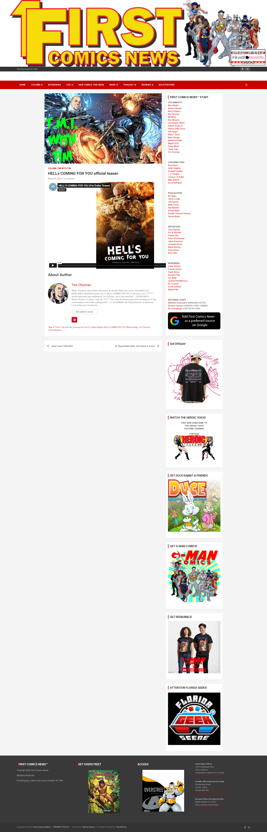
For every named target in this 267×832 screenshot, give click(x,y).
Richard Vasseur (175, 305)
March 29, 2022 (54, 179)
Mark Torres (173, 205)
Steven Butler (174, 216)
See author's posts (84, 312)
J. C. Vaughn (173, 174)
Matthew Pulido (175, 140)
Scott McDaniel (175, 183)
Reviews (146, 85)
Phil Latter (172, 253)
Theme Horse (88, 827)
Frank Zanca (173, 272)
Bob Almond (173, 120)
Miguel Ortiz (173, 143)
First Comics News (42, 827)
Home (22, 85)
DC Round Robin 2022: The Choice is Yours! (135, 346)
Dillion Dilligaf (97, 327)
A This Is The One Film (62, 327)
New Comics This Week (91, 85)
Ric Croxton (173, 283)
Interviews (54, 85)
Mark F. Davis (174, 134)
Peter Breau (173, 250)
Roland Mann (174, 210)
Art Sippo (172, 196)
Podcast (128, 85)
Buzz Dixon (173, 165)
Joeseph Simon (175, 244)
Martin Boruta (174, 247)
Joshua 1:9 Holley (176, 177)
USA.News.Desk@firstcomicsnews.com (210, 776)
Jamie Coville (174, 199)
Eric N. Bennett (174, 232)
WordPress (121, 827)
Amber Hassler (175, 108)
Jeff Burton (173, 202)
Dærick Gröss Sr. (175, 126)
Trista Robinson (55, 330)
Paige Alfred (173, 146)
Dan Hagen (173, 131)
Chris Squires (174, 229)
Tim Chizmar (69, 179)
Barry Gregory (174, 111)
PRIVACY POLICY (61, 827)
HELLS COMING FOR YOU (114, 327)
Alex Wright (173, 105)
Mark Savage (132, 327)
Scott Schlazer (174, 286)
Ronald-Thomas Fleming (179, 213)
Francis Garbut (174, 269)
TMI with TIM (64, 168)
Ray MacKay (173, 207)
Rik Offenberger (175, 308)
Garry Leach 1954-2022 (62, 346)
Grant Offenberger (176, 238)
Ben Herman (173, 114)
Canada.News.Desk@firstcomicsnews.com (212, 793)
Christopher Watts (176, 123)
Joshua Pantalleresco (178, 281)
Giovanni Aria (174, 275)
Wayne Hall (173, 289)
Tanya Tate (173, 149)
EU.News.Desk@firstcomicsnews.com (210, 808)
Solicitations (167, 85)
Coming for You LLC (82, 327)
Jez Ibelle (172, 278)
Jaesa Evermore (175, 241)
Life (68, 85)
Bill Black (172, 117)
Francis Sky (173, 235)
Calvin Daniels (174, 266)
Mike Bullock (173, 180)
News (112, 85)
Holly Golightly (174, 168)
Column (35, 85)
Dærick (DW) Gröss (176, 128)
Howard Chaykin (175, 171)
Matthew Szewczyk (177, 303)
